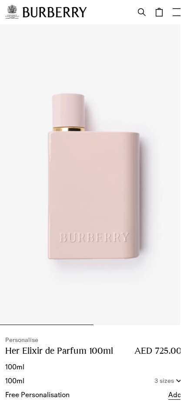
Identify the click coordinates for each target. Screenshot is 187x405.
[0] (159, 12)
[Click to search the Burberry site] (142, 12)
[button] (175, 394)
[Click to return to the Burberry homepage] (55, 12)
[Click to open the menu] (176, 12)
